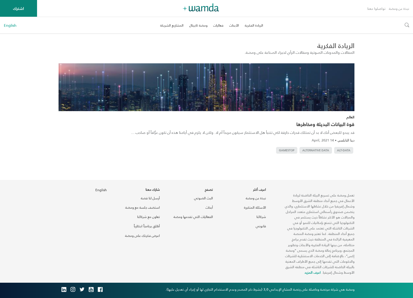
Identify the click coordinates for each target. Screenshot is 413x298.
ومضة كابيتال (198, 25)
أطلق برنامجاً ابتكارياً (147, 226)
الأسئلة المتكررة (255, 207)
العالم (350, 117)
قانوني (261, 226)
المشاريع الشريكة (172, 25)
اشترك (18, 8)
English (10, 25)
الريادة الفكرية (254, 25)
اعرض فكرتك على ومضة (142, 235)
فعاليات (218, 25)
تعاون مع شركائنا (148, 216)
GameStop (286, 150)
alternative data (315, 150)
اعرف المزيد (312, 272)
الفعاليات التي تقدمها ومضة (193, 216)
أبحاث (209, 207)
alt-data (343, 150)
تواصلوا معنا (376, 8)
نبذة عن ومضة (399, 8)
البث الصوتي (203, 198)
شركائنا (261, 216)
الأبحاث (234, 25)
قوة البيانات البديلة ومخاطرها (325, 124)
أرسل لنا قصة (150, 198)
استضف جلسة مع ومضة (142, 207)
